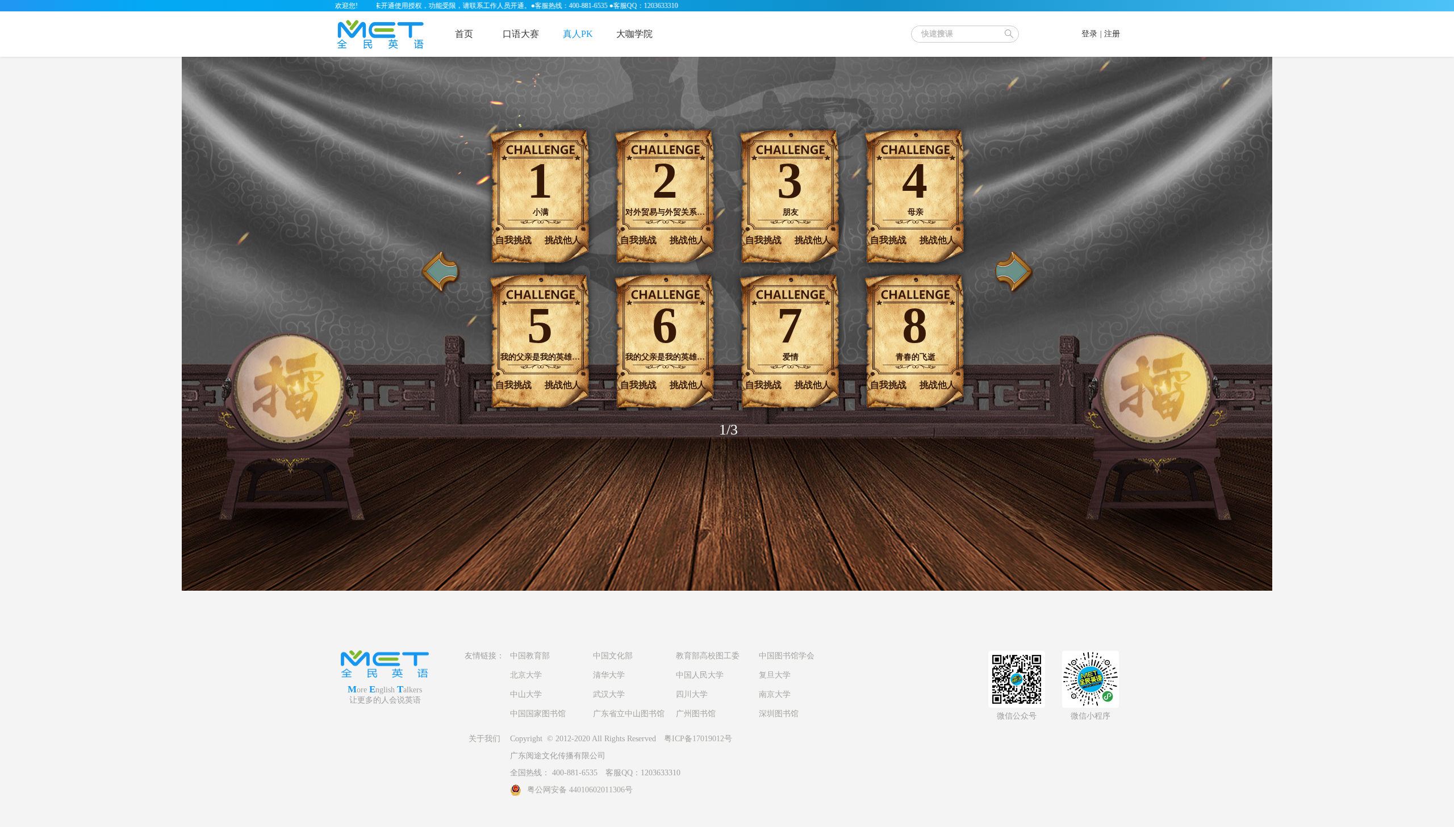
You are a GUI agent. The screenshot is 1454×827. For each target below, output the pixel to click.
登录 (1089, 34)
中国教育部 (530, 655)
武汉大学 (609, 694)
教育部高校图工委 (707, 655)
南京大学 (775, 694)
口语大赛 (521, 34)
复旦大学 (775, 675)
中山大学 (526, 694)
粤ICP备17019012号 (698, 738)
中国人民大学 (700, 675)
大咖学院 (634, 34)
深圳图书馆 (779, 713)
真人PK (578, 34)
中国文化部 (613, 655)
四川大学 (692, 694)
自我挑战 (513, 240)
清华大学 (609, 675)
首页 (464, 34)
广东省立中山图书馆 (629, 713)
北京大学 (526, 675)
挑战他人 (563, 240)
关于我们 (484, 738)
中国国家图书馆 (538, 713)
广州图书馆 (696, 713)
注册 (1112, 34)
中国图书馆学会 (786, 655)
